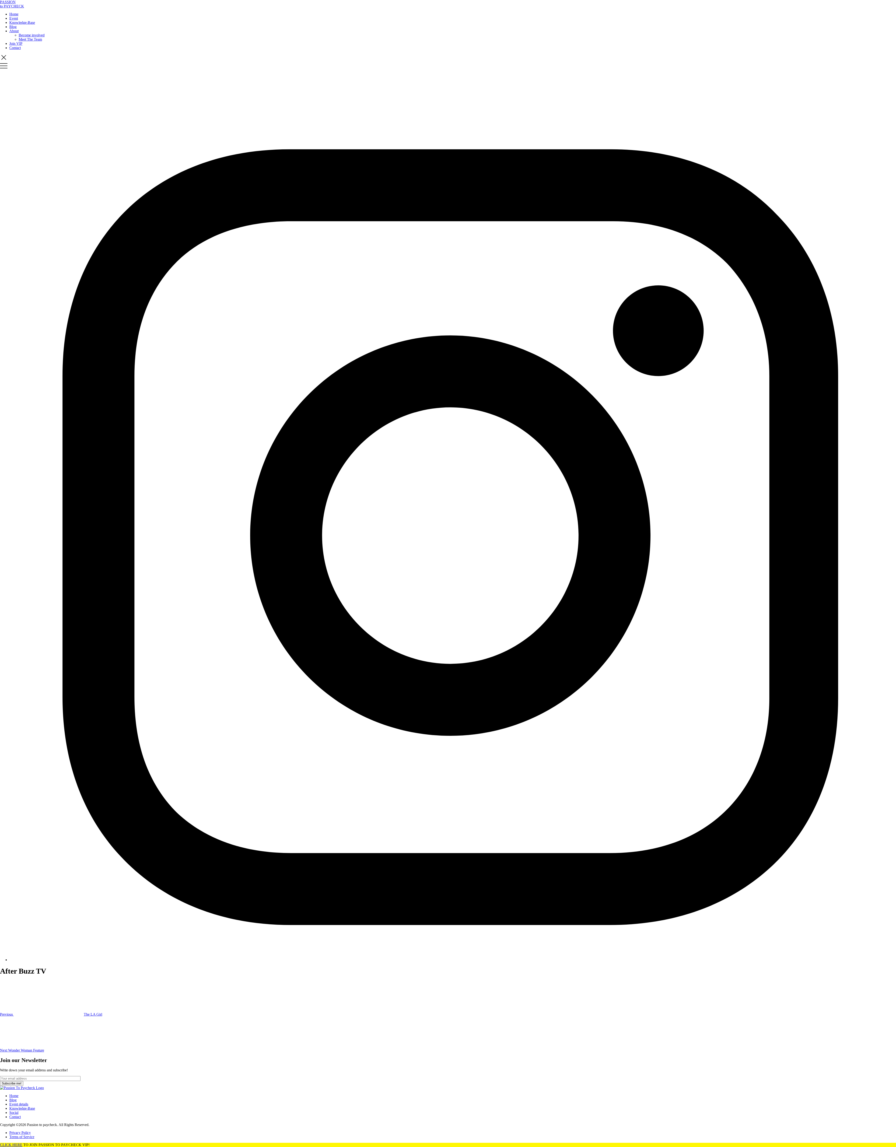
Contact (15, 48)
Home (13, 14)
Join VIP (15, 44)
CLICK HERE (11, 1145)
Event (13, 18)
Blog (13, 27)
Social (13, 1113)
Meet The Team (30, 39)
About (14, 31)
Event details (18, 1104)
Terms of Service (21, 1137)
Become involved (32, 35)
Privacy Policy (20, 1133)
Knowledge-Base (22, 23)
